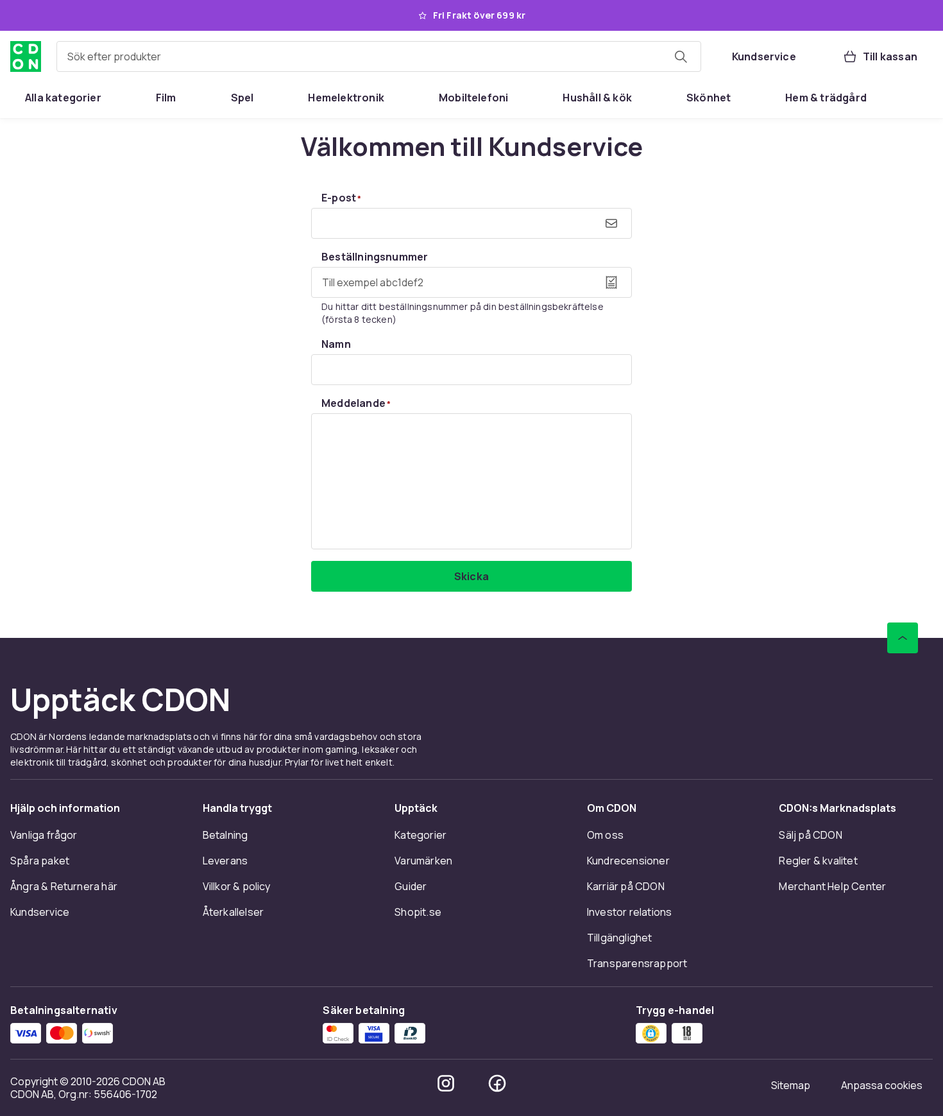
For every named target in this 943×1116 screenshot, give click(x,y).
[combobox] (378, 56)
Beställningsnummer (374, 257)
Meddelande (356, 403)
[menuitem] (63, 97)
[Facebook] (497, 1083)
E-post (341, 198)
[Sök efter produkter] (680, 56)
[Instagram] (445, 1083)
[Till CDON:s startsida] (25, 56)
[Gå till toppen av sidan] (902, 637)
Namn (336, 344)
